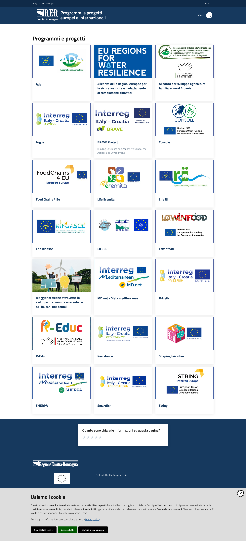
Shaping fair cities (171, 356)
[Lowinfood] (184, 226)
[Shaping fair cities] (184, 333)
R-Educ (41, 356)
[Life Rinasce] (61, 226)
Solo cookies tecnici (43, 530)
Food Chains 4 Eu (48, 199)
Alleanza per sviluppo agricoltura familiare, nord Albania (182, 86)
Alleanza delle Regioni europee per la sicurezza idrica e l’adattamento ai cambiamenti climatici (122, 88)
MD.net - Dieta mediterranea (117, 298)
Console (164, 142)
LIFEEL (102, 249)
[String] (184, 383)
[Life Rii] (184, 176)
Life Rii (164, 199)
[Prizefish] (184, 275)
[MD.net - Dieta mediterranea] (123, 275)
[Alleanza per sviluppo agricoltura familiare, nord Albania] (184, 61)
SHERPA (42, 405)
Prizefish (165, 298)
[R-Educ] (61, 333)
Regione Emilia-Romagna (43, 3)
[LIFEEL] (123, 226)
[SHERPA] (61, 383)
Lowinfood (166, 249)
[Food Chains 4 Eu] (61, 176)
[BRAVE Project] (123, 119)
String (163, 405)
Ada (38, 84)
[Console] (184, 119)
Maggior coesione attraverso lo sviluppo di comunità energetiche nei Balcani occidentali (59, 302)
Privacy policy (92, 519)
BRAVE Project (107, 142)
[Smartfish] (123, 383)
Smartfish (104, 405)
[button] (209, 15)
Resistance (105, 356)
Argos (40, 142)
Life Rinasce (44, 249)
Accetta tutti (67, 530)
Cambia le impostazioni (93, 530)
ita (206, 3)
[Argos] (61, 119)
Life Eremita (106, 199)
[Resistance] (123, 333)
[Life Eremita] (123, 176)
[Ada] (61, 61)
